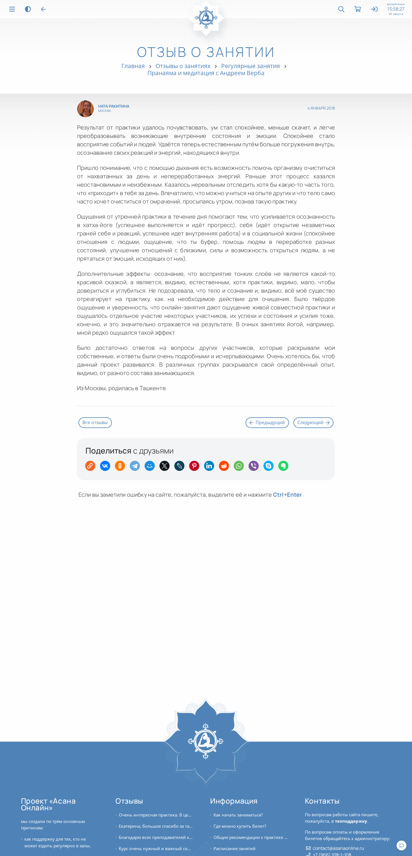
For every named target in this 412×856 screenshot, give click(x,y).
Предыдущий (270, 422)
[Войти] (374, 9)
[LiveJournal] (181, 468)
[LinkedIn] (211, 468)
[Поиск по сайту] (341, 9)
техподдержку (351, 821)
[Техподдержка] (401, 845)
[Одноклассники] (122, 468)
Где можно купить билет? (240, 826)
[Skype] (270, 468)
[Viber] (255, 468)
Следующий (310, 422)
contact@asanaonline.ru (338, 848)
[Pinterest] (196, 468)
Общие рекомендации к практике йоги (251, 837)
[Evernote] (285, 468)
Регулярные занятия (250, 66)
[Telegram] (136, 468)
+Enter (287, 494)
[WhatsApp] (240, 468)
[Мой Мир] (151, 468)
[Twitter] (166, 468)
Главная (133, 66)
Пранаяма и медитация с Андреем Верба (206, 73)
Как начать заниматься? (238, 815)
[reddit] (226, 468)
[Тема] (28, 9)
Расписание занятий (235, 848)
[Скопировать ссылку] (92, 468)
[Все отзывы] (43, 9)
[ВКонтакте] (107, 468)
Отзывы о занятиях (183, 66)
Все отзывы (95, 422)
